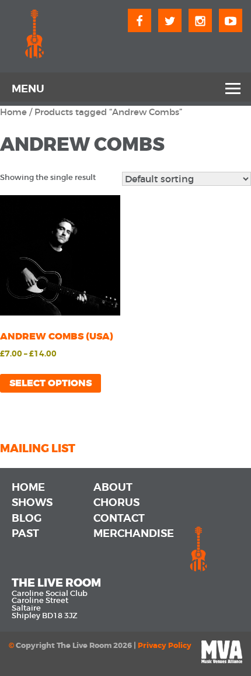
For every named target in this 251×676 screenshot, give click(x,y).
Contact (119, 518)
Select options (50, 383)
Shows (32, 502)
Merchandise (133, 533)
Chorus (116, 502)
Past (25, 533)
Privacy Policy (164, 645)
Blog (26, 518)
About (113, 487)
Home (13, 112)
